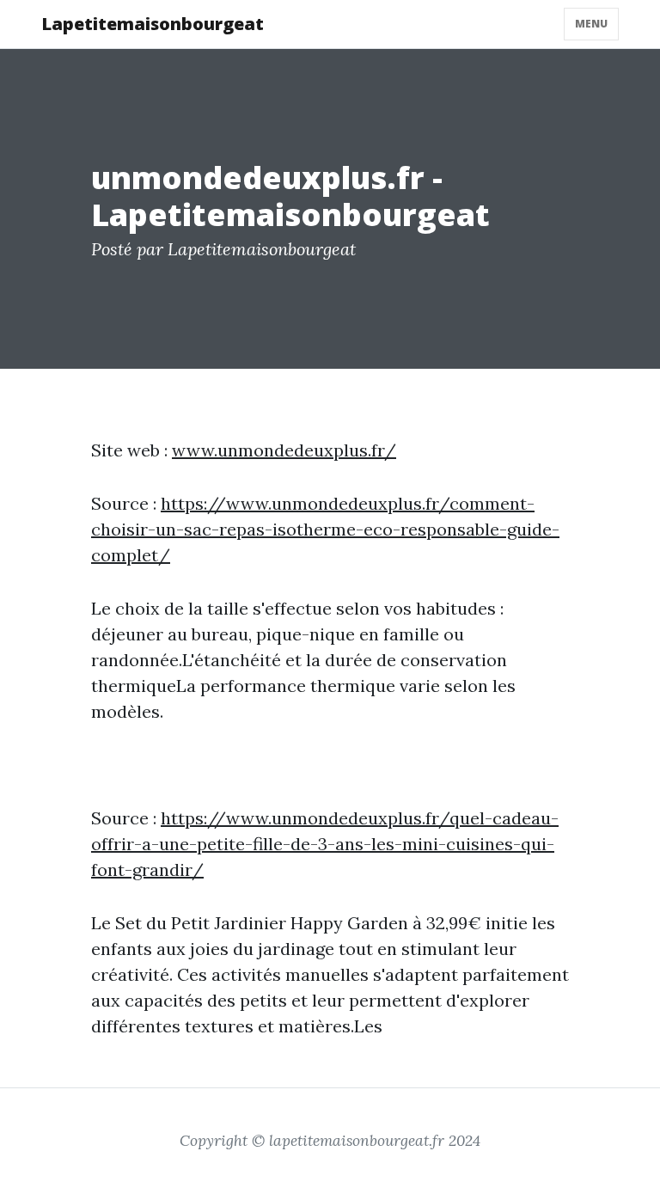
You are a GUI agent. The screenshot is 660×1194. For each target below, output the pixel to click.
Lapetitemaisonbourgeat (152, 23)
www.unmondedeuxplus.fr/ (284, 450)
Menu (591, 23)
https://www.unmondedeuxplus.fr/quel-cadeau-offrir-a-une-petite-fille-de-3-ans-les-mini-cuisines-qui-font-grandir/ (325, 843)
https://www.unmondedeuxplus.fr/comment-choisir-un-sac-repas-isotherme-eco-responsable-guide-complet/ (325, 529)
